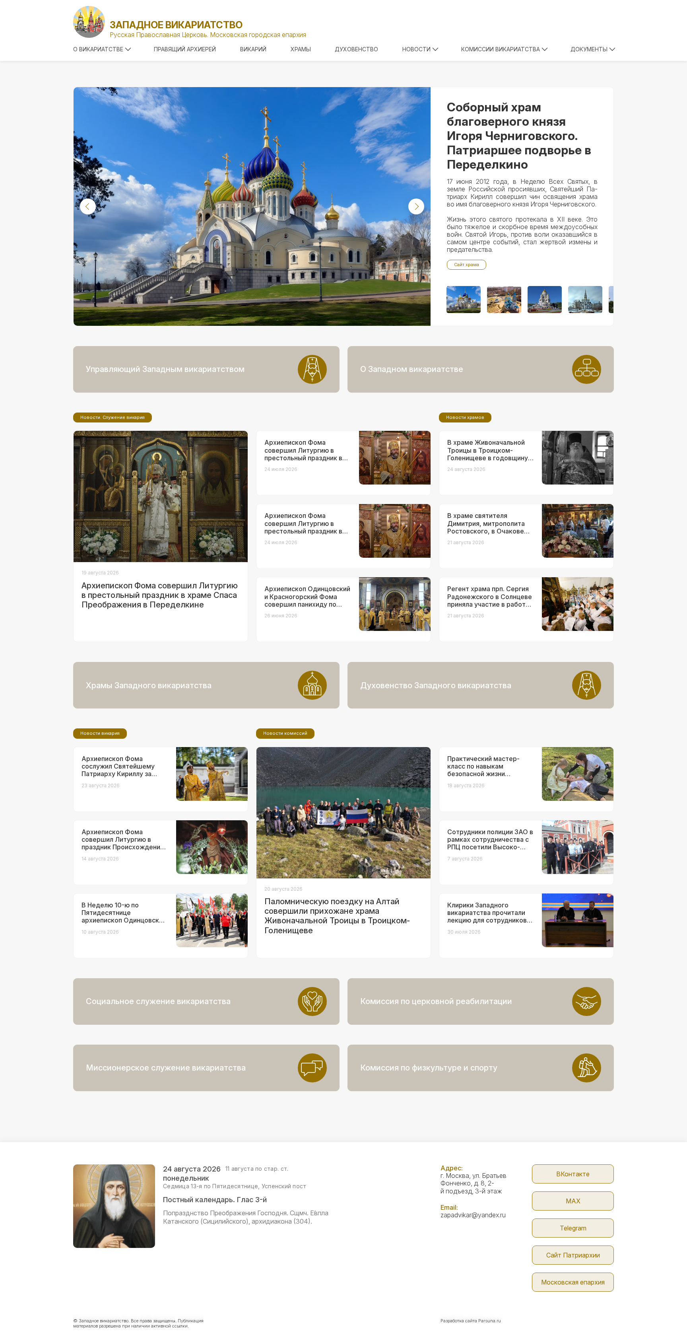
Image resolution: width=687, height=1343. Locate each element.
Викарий (253, 49)
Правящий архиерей (185, 49)
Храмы (301, 49)
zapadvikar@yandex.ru (473, 1215)
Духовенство (356, 49)
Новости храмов (465, 417)
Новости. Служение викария (112, 417)
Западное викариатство (176, 25)
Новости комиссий (285, 733)
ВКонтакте (573, 1174)
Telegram (573, 1228)
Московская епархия (573, 1282)
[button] (88, 206)
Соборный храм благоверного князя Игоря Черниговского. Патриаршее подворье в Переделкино (519, 135)
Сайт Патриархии (573, 1255)
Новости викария (100, 733)
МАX (573, 1201)
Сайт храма (466, 264)
